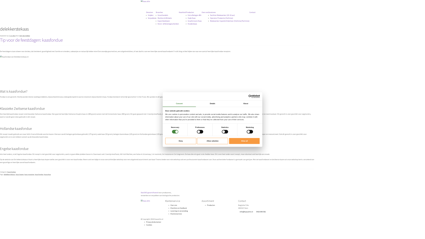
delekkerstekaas (9, 174)
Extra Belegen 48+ (195, 15)
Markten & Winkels (165, 18)
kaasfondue (39, 174)
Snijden (150, 15)
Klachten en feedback (178, 208)
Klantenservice (176, 214)
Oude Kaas (192, 18)
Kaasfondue (11, 172)
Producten (190, 12)
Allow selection (212, 141)
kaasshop (47, 174)
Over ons (205, 12)
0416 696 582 (261, 212)
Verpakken (152, 18)
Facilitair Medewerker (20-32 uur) (222, 15)
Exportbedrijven (164, 21)
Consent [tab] (179, 103)
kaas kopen (20, 174)
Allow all (244, 141)
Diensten (149, 12)
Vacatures (212, 12)
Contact (252, 12)
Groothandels (163, 15)
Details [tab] (212, 103)
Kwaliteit (182, 12)
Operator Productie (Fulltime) (221, 18)
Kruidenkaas (192, 24)
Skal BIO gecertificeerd (149, 192)
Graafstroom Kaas (195, 21)
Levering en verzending (179, 211)
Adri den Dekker (24, 36)
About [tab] (245, 103)
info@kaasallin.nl (246, 212)
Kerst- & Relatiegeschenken (168, 24)
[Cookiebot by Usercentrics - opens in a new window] (250, 96)
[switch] (200, 131)
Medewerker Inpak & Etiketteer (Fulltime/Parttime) (229, 21)
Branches (159, 12)
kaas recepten (29, 174)
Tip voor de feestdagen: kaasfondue (31, 40)
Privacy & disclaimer (153, 222)
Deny (181, 141)
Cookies (149, 225)
